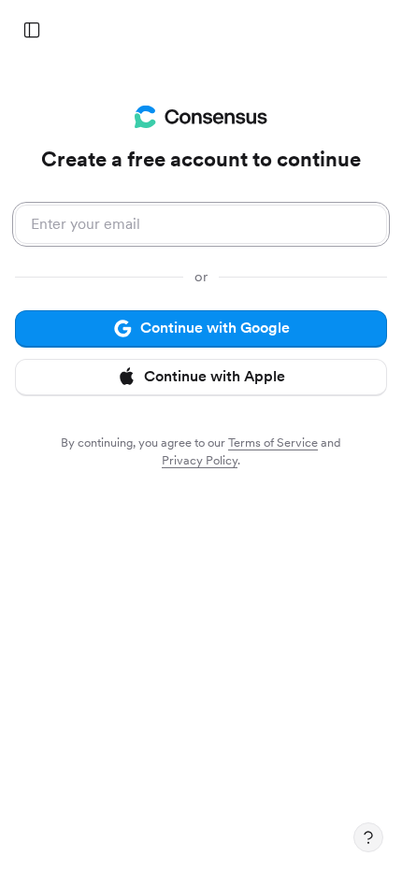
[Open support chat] (368, 837)
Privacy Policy (199, 460)
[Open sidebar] (32, 30)
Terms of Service (273, 443)
